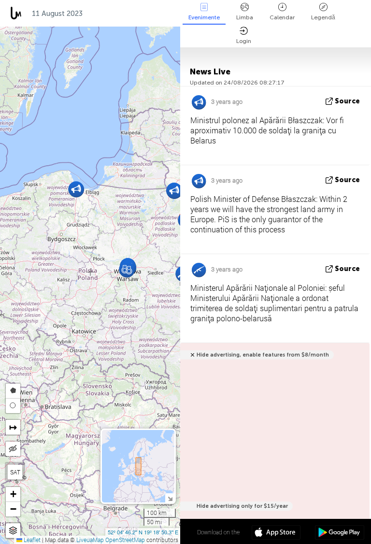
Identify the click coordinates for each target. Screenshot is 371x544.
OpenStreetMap (125, 540)
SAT (15, 472)
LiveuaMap (90, 540)
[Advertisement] (273, 443)
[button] (126, 269)
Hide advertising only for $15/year (242, 506)
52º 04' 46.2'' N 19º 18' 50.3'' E (143, 532)
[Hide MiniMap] (169, 497)
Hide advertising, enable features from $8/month (263, 355)
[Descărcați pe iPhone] (276, 533)
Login (243, 41)
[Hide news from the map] (13, 449)
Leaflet (31, 540)
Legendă (323, 17)
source (347, 101)
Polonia (106, 13)
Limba (244, 17)
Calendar (282, 17)
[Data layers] (13, 530)
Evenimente (204, 17)
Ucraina (149, 13)
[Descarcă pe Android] (339, 533)
